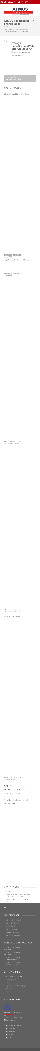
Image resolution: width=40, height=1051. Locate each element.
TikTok (11, 1038)
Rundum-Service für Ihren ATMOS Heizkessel (17, 900)
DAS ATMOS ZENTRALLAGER (14, 977)
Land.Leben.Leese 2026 (12, 612)
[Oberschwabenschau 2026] (20, 439)
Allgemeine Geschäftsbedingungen (16, 986)
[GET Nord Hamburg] (20, 616)
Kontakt (8, 983)
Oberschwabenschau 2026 (13, 443)
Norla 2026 (8, 257)
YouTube (11, 1035)
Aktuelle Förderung (11, 929)
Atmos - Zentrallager (20, 2)
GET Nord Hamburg (11, 779)
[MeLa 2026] (19, 260)
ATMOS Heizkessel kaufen (13, 935)
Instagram (12, 1032)
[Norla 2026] (20, 94)
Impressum (9, 992)
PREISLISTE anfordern (12, 932)
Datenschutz (9, 989)
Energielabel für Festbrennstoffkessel (16, 29)
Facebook (12, 1029)
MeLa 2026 (8, 275)
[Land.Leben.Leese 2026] (20, 608)
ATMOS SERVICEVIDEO (12, 923)
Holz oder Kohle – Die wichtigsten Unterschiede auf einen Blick (17, 895)
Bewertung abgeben (15, 1026)
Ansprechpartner (11, 980)
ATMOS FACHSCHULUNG (13, 920)
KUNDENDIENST (11, 926)
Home (6, 26)
